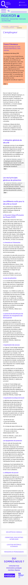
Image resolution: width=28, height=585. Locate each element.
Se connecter (24, 5)
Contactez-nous (14, 566)
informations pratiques (14, 568)
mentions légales (14, 570)
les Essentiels (5, 26)
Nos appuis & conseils (14, 532)
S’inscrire (23, 2)
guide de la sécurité (14, 26)
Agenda (8, 15)
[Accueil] (6, 4)
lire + (5, 84)
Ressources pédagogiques (14, 552)
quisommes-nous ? (14, 560)
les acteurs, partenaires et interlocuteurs (9, 27)
